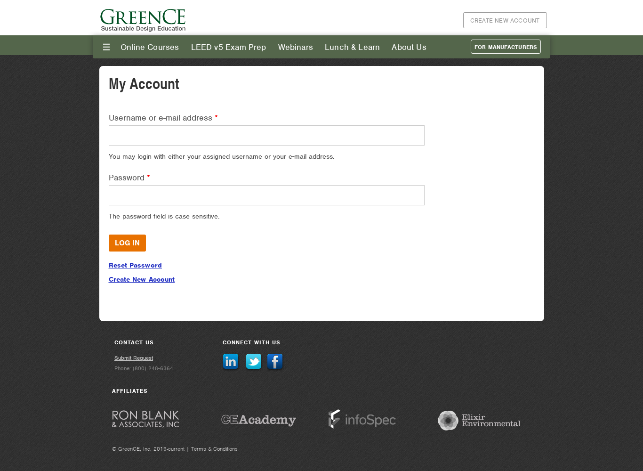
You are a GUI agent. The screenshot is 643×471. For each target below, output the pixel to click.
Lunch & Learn (352, 47)
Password (129, 177)
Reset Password (135, 265)
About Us (409, 47)
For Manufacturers (505, 47)
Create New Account (505, 20)
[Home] (143, 30)
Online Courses (150, 47)
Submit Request (133, 358)
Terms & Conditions (214, 449)
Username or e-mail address (163, 118)
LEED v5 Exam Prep (228, 47)
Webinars (295, 47)
